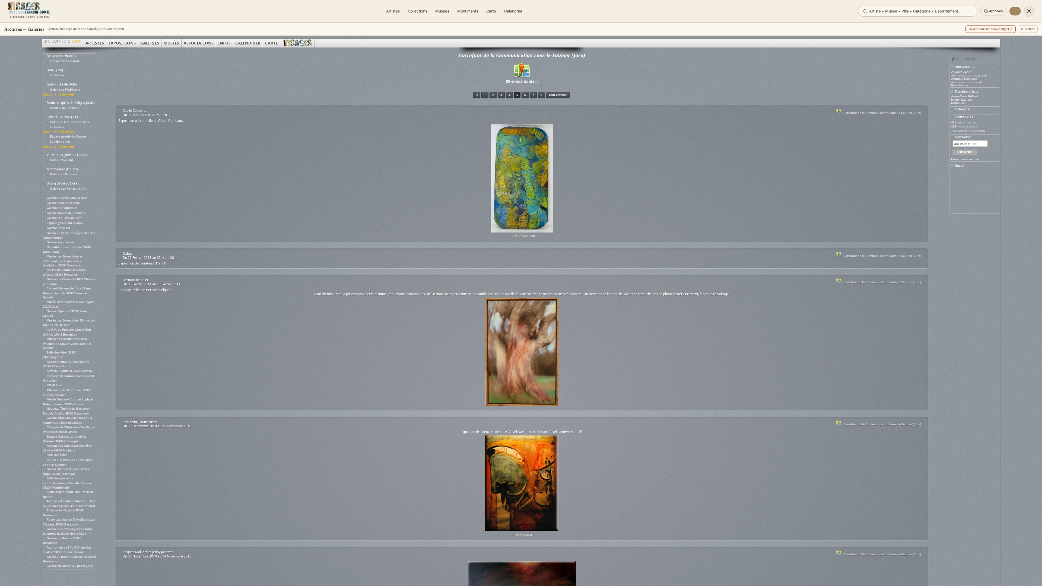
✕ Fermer (1028, 29)
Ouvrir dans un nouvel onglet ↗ (990, 29)
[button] (993, 11)
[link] (29, 11)
